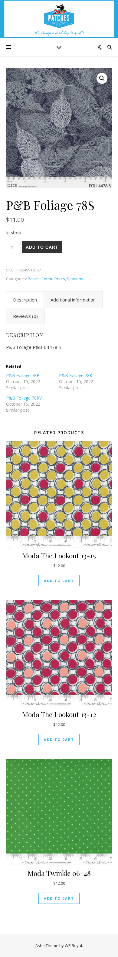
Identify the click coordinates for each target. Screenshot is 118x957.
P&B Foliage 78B (23, 375)
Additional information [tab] (73, 300)
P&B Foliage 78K (75, 375)
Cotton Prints (53, 278)
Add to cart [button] (59, 580)
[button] (102, 78)
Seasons (75, 278)
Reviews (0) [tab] (25, 316)
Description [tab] (25, 300)
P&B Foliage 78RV (24, 398)
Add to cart (42, 247)
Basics (34, 278)
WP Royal (73, 945)
